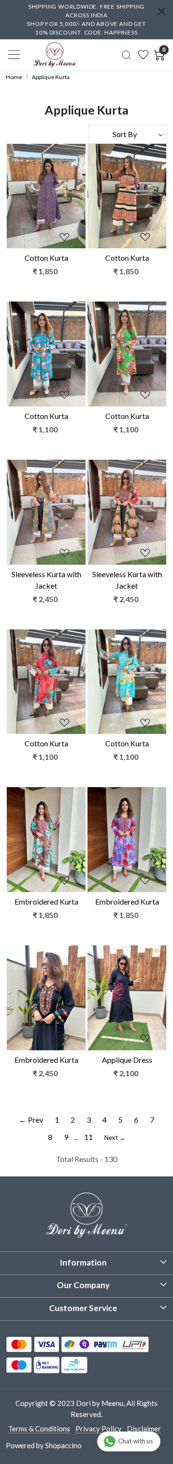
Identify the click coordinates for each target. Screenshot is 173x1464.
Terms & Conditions (39, 1428)
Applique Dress (127, 1059)
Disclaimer (144, 1428)
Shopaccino (63, 1445)
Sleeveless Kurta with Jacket (46, 579)
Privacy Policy (98, 1428)
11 (88, 1136)
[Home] (55, 54)
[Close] (161, 11)
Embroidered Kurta (46, 901)
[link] (126, 54)
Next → (114, 1137)
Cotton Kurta (46, 257)
